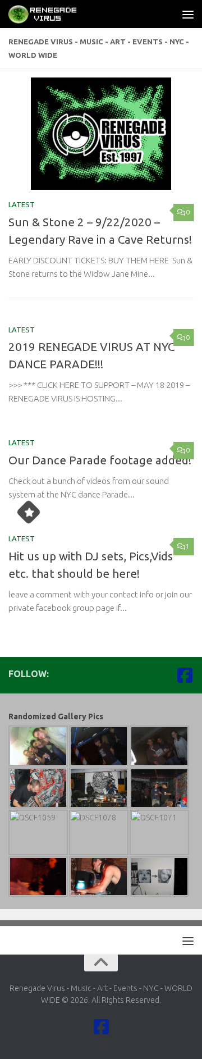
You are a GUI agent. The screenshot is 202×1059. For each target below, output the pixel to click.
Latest (21, 204)
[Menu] (188, 14)
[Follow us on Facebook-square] (185, 675)
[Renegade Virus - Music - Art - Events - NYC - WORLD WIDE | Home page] (55, 14)
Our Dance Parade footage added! (99, 460)
